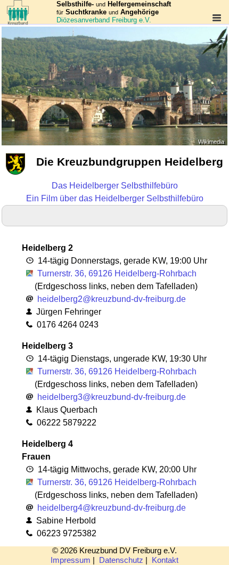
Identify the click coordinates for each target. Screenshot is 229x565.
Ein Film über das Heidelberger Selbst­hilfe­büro (114, 198)
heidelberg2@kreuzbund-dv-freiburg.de (111, 299)
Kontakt (165, 560)
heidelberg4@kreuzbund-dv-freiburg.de (111, 507)
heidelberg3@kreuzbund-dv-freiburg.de (111, 397)
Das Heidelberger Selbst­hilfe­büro (115, 185)
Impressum (71, 560)
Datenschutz (121, 560)
